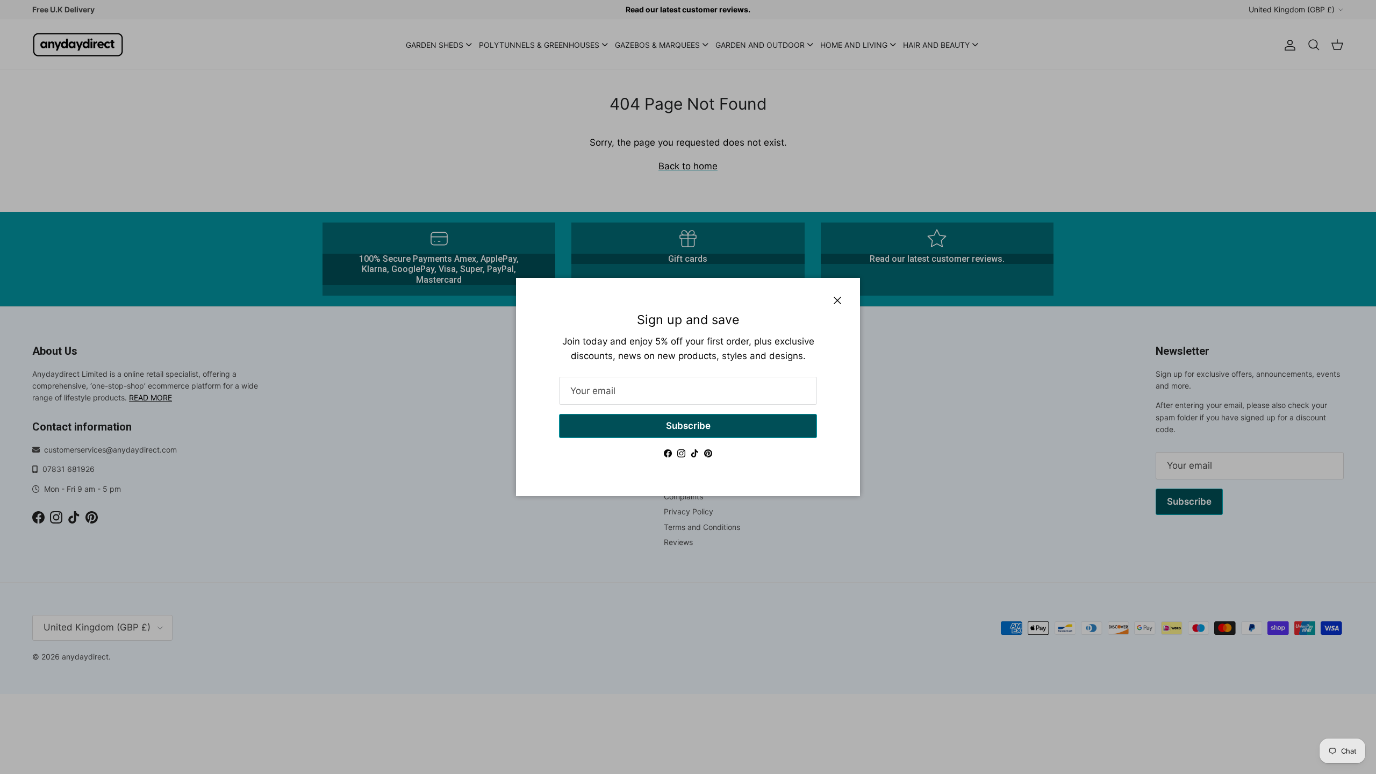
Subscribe (688, 425)
